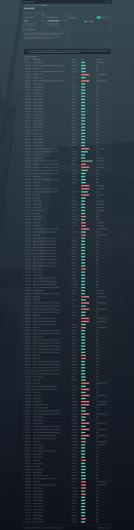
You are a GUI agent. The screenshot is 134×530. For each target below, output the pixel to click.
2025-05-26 (28, 154)
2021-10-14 (28, 247)
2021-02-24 (28, 278)
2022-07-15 (28, 219)
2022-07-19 (28, 213)
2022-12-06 (28, 188)
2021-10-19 (28, 238)
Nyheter (31, 12)
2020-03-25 (28, 330)
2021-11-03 (28, 228)
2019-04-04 (28, 370)
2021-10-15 (28, 244)
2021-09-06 (28, 275)
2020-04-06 (28, 327)
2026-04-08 (28, 90)
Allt (108, 17)
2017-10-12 (28, 521)
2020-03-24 (28, 333)
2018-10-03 (28, 466)
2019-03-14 (28, 441)
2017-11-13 (28, 515)
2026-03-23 (28, 102)
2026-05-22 (28, 62)
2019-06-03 (28, 361)
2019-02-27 (28, 447)
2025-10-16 (28, 145)
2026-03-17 (28, 111)
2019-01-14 (28, 460)
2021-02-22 (28, 284)
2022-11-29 (28, 201)
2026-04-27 (28, 71)
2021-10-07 (28, 262)
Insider (43, 12)
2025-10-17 (28, 142)
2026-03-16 (28, 114)
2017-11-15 (28, 509)
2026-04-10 (28, 87)
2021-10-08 (28, 259)
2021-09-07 (28, 268)
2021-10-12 (28, 253)
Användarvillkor (58, 527)
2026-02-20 (28, 117)
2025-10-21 (28, 136)
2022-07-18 (28, 216)
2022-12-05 (28, 194)
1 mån (98, 17)
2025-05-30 (28, 148)
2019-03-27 (28, 386)
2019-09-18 (28, 355)
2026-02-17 (28, 124)
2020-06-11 (28, 290)
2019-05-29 (28, 367)
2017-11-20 (28, 503)
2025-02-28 (28, 167)
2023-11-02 (28, 179)
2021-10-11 (28, 256)
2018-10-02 (28, 472)
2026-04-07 (28, 93)
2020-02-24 (28, 349)
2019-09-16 (28, 358)
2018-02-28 (28, 488)
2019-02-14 (28, 454)
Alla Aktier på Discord (105, 527)
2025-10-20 (28, 139)
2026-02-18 (28, 120)
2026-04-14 (28, 83)
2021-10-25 (28, 232)
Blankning (37, 12)
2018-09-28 (28, 481)
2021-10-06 (28, 265)
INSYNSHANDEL (35, 5)
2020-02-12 (28, 352)
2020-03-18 (28, 336)
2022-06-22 (28, 222)
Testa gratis (71, 52)
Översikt (25, 12)
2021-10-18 (28, 241)
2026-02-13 (28, 130)
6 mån (102, 17)
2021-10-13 (28, 250)
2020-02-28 (28, 343)
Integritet (43, 527)
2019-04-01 (28, 376)
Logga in (108, 1)
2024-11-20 (28, 173)
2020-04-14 (28, 309)
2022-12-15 (28, 182)
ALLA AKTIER (26, 5)
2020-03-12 (28, 339)
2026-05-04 (28, 65)
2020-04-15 (28, 296)
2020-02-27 (28, 346)
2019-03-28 (28, 380)
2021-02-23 (28, 281)
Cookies (50, 527)
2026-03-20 (28, 105)
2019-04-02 (28, 373)
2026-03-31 (28, 99)
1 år (105, 17)
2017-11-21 (28, 500)
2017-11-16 (28, 506)
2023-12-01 (28, 176)
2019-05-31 (28, 364)
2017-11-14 (28, 512)
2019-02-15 (28, 450)
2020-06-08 (28, 293)
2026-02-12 (28, 133)
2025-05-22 (28, 157)
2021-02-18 (28, 287)
